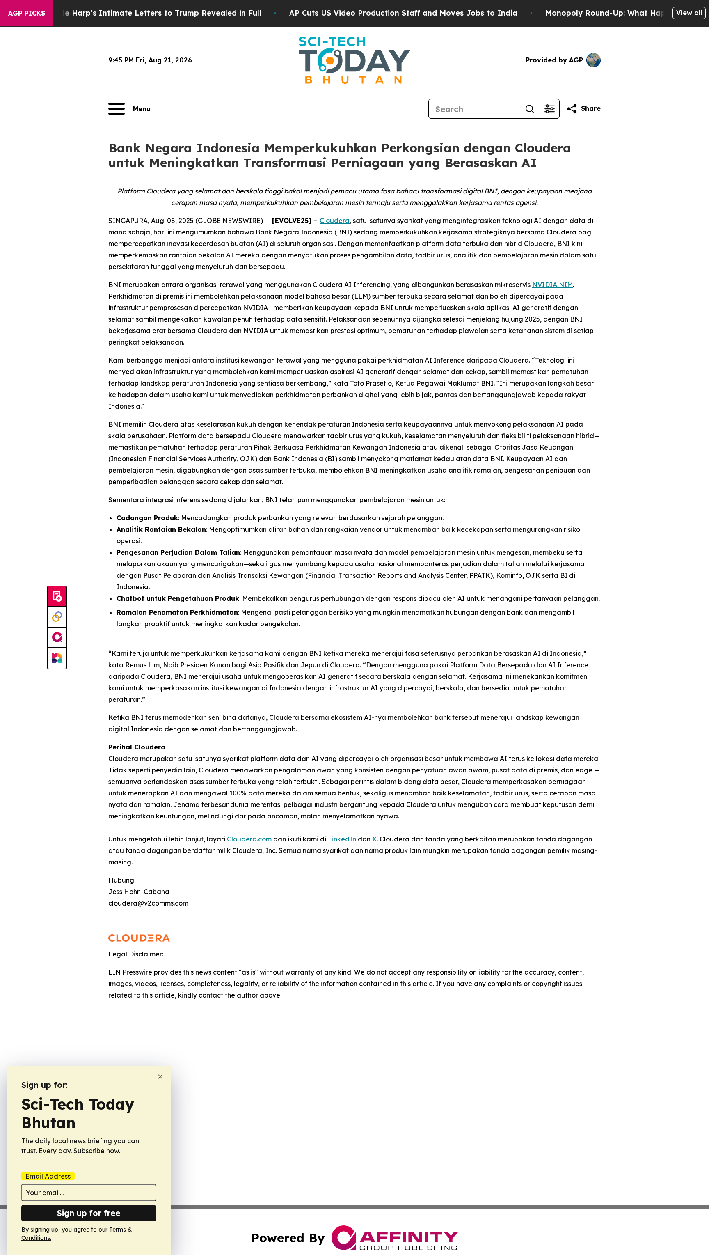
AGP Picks (26, 13)
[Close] (160, 1076)
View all (689, 13)
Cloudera (335, 220)
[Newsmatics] (57, 658)
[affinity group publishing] (57, 638)
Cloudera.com (249, 839)
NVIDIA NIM (552, 284)
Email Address (48, 1176)
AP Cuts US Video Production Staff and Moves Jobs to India (403, 13)
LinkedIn (342, 839)
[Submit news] (57, 596)
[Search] (530, 108)
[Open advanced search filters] (549, 108)
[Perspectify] (57, 617)
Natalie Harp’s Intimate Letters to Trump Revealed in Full (151, 13)
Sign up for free (88, 1213)
